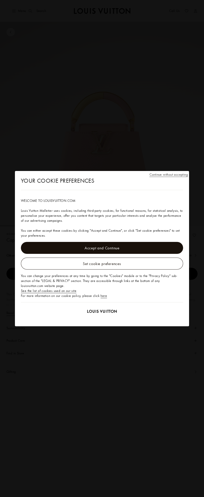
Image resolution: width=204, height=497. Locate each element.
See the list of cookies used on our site (48, 290)
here (104, 295)
